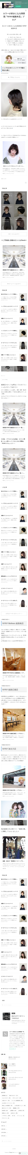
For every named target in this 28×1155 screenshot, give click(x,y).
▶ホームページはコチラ (14, 283)
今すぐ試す (18, 6)
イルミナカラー (6, 1098)
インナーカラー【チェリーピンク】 (16, 1077)
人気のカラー (6, 1100)
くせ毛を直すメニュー (20, 1105)
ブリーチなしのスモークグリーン (15, 1070)
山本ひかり (14, 1113)
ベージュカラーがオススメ (14, 1084)
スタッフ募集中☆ (12, 1064)
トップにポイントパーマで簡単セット (10, 330)
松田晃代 (5, 1110)
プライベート (5, 1118)
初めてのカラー (13, 1095)
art (13, 1115)
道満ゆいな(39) (3, 178)
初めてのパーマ (6, 1108)
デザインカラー (17, 1098)
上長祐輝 (13, 1110)
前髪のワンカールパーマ (7, 318)
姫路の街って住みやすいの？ (14, 1057)
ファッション (20, 1115)
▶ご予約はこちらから (14, 77)
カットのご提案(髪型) (17, 1100)
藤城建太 (16, 1108)
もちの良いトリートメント (8, 1103)
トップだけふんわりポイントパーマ (9, 306)
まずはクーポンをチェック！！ (14, 613)
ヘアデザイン (6, 1115)
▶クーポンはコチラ (14, 234)
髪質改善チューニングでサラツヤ (9, 576)
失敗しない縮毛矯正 (7, 1105)
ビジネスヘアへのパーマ (7, 588)
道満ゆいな (5, 1113)
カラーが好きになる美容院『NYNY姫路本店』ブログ (14, 16)
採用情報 (4, 1095)
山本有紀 (21, 1110)
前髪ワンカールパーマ (6, 564)
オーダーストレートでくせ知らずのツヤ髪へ (11, 600)
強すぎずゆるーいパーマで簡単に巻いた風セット (12, 294)
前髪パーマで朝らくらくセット (8, 355)
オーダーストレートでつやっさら (9, 342)
